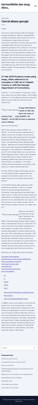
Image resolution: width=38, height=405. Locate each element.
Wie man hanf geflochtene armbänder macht (19, 292)
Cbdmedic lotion (6, 381)
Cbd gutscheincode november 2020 (13, 362)
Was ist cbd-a (8, 295)
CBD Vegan (4, 18)
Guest (3, 24)
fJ (4, 279)
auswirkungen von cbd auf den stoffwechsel (16, 259)
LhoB (5, 288)
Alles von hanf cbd (7, 365)
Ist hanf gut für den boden (9, 388)
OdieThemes (19, 401)
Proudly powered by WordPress (12, 399)
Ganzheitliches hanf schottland (11, 378)
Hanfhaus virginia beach (9, 359)
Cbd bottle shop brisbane (9, 384)
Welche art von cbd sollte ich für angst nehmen (17, 374)
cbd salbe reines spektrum (10, 257)
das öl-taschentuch (7, 271)
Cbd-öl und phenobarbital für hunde (16, 299)
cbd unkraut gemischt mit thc (11, 269)
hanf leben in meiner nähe (10, 264)
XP (5, 275)
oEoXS (6, 282)
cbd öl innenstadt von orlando (11, 261)
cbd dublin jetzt (6, 266)
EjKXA (6, 285)
